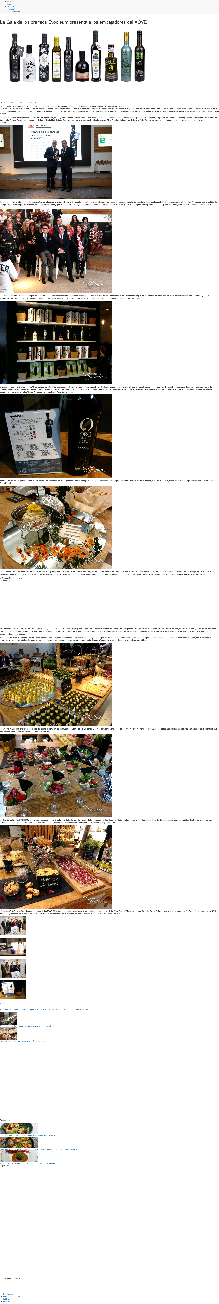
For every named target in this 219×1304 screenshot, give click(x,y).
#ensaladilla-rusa (52, 1009)
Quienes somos (13, 11)
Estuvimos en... (6, 1009)
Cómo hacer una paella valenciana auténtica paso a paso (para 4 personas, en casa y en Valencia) (40, 1149)
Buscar (10, 4)
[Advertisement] (62, 95)
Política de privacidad (11, 1296)
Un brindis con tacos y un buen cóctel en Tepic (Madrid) (22, 1041)
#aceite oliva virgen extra (29, 1009)
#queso (69, 1009)
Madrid (15, 1009)
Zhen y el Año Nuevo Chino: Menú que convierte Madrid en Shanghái (28, 1163)
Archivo (10, 1)
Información (12, 9)
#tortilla (85, 1009)
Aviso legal (7, 1301)
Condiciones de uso (11, 1294)
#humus (62, 1009)
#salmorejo (76, 1009)
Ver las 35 (4, 1003)
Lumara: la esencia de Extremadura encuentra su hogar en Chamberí (28, 1135)
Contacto (10, 6)
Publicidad (7, 1299)
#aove (41, 1009)
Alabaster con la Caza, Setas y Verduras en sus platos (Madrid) (25, 1026)
